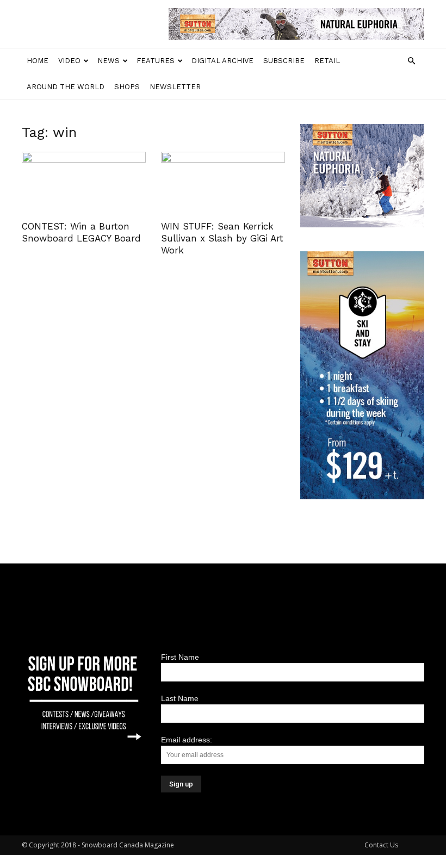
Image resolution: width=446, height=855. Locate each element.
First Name (180, 657)
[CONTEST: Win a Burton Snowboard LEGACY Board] (84, 182)
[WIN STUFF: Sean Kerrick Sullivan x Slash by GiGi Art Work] (223, 182)
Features (156, 61)
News (108, 61)
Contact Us (381, 845)
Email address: (186, 739)
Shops (127, 87)
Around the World (65, 87)
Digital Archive (222, 61)
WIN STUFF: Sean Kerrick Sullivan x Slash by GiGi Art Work (222, 238)
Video (69, 61)
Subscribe (284, 61)
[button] (411, 61)
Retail (327, 61)
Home (37, 61)
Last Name (180, 698)
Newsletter (175, 87)
